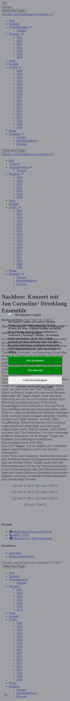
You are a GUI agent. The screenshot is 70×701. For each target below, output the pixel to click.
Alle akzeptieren (35, 360)
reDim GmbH (47, 387)
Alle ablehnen (35, 370)
